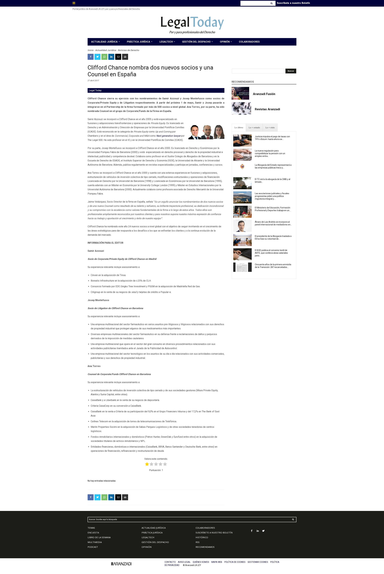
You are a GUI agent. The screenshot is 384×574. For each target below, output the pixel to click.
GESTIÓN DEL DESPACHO (155, 542)
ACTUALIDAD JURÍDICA (154, 527)
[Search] (271, 3)
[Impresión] (125, 57)
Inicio (90, 50)
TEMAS (91, 527)
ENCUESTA (93, 532)
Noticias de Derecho (128, 50)
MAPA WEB (216, 562)
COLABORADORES (205, 527)
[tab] (239, 128)
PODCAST (93, 546)
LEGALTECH (148, 537)
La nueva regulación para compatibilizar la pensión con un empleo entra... (270, 153)
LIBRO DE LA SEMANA (99, 537)
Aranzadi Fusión (264, 94)
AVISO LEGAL (184, 562)
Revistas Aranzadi (267, 109)
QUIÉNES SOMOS (201, 562)
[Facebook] (91, 57)
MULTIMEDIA (95, 542)
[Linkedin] (111, 57)
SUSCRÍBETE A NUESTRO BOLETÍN (214, 532)
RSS (198, 542)
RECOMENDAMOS (205, 546)
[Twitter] (97, 57)
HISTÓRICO (202, 537)
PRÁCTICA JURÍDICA (152, 532)
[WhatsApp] (104, 57)
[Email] (118, 57)
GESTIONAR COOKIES (258, 562)
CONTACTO (170, 562)
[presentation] (239, 128)
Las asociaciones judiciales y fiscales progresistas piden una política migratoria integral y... (272, 196)
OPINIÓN (147, 546)
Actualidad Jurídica (105, 50)
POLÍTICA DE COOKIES (234, 562)
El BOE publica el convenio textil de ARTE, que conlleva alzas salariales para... (271, 253)
